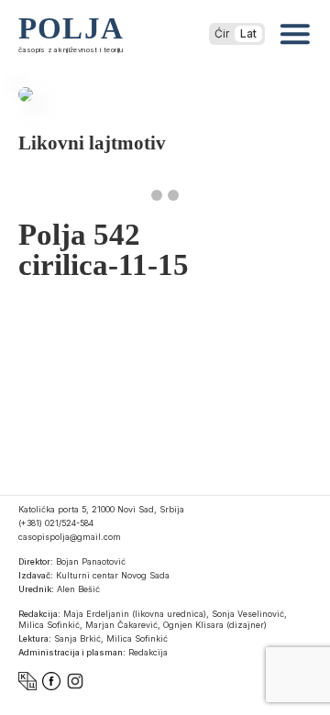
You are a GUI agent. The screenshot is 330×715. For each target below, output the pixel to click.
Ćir (221, 33)
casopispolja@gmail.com (69, 537)
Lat (248, 33)
